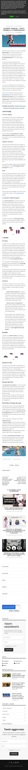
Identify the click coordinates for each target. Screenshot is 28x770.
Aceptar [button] (11, 16)
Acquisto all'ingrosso (14, 708)
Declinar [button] (17, 16)
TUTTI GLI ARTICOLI (7, 723)
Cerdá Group (19, 32)
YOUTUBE (18, 663)
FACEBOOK (6, 661)
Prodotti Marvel (18, 26)
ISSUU (5, 665)
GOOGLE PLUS (19, 661)
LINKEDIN (6, 663)
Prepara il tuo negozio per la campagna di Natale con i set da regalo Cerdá (20, 480)
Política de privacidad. (12, 8)
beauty (14, 717)
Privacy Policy (14, 646)
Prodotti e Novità (9, 26)
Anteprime (14, 711)
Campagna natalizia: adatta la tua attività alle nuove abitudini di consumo (7, 481)
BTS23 (14, 720)
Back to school (14, 714)
